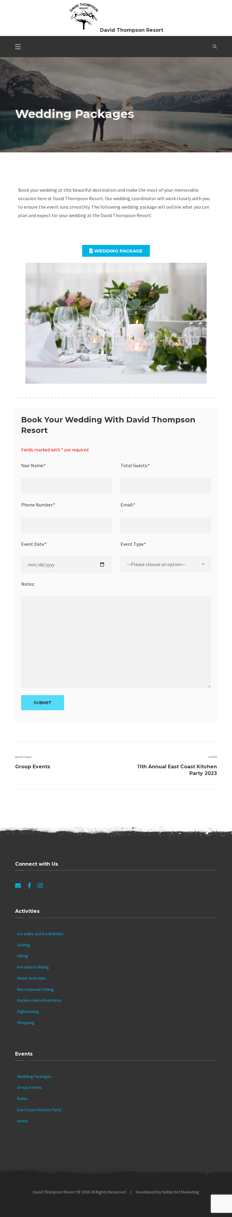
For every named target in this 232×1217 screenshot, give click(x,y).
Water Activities (31, 978)
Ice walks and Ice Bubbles (40, 933)
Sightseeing (28, 1011)
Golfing (23, 945)
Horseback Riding (33, 967)
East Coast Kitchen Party (39, 1109)
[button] (116, 251)
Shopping (25, 1022)
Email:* (128, 505)
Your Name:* (33, 465)
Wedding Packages (34, 1076)
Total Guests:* (135, 465)
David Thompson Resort (131, 30)
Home (22, 1121)
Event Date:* (34, 544)
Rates (22, 1098)
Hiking (22, 955)
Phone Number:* (38, 505)
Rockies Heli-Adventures (39, 1000)
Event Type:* (133, 544)
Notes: (28, 584)
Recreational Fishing (35, 989)
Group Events (29, 1087)
